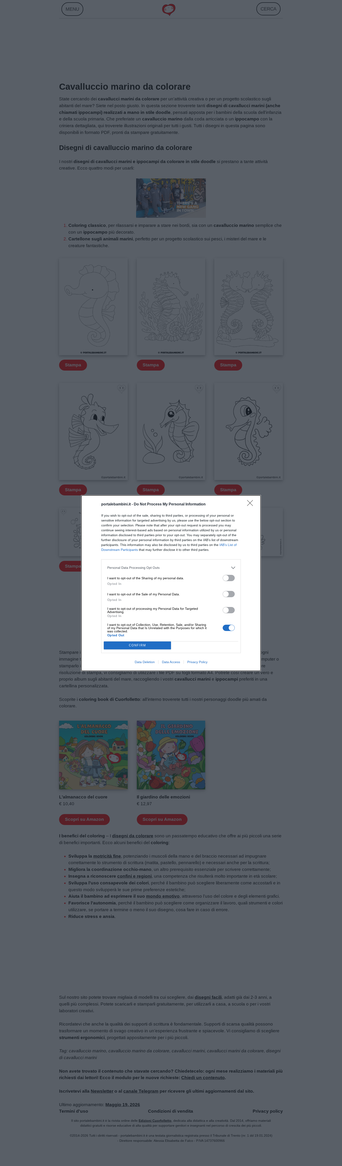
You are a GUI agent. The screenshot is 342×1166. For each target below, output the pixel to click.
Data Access (171, 662)
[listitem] (171, 567)
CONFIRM (137, 645)
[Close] (251, 504)
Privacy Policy (197, 662)
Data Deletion (145, 662)
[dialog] (171, 583)
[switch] (229, 578)
